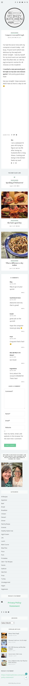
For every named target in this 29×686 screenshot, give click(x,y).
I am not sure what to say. (15, 654)
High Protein (5, 534)
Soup (2, 575)
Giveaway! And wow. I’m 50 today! (17, 640)
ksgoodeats (13, 368)
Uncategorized (14, 32)
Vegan (3, 586)
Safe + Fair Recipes (6, 562)
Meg (11, 282)
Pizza (2, 551)
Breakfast (4, 510)
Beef (2, 503)
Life (2, 538)
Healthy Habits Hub (7, 531)
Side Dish (4, 572)
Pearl (11, 336)
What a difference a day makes (14, 264)
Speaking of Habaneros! (14, 183)
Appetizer (4, 500)
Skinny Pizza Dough (13, 633)
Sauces (3, 565)
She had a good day (14, 223)
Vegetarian (4, 589)
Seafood (3, 569)
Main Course (5, 544)
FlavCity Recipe (5, 524)
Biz (20, 37)
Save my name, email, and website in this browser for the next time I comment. (13, 436)
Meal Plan (4, 548)
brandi (11, 314)
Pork (2, 555)
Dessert (3, 517)
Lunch (3, 541)
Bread (3, 507)
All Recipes (4, 497)
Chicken (3, 514)
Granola (3, 527)
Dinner (3, 521)
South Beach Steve (15, 298)
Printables (4, 558)
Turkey (3, 579)
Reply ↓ (23, 292)
